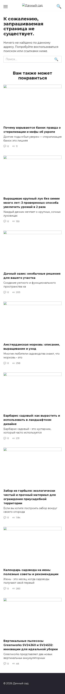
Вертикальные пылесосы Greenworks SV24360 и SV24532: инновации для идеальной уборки (30, 645)
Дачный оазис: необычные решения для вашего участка (31, 275)
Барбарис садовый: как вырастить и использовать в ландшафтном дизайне (31, 419)
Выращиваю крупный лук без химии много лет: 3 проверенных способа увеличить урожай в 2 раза (31, 203)
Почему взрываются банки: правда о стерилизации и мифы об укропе (32, 129)
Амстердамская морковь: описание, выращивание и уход (31, 346)
